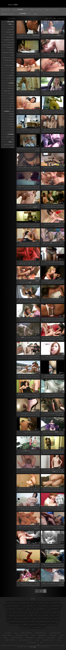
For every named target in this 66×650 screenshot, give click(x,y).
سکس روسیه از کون (43, 618)
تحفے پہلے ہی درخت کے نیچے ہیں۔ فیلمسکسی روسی (53, 527)
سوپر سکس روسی (55, 611)
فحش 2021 (11, 141)
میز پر (12, 129)
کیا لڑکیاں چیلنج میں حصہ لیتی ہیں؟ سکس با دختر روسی (28, 187)
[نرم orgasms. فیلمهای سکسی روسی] (52, 33)
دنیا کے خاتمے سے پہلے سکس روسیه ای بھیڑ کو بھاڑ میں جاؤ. (28, 357)
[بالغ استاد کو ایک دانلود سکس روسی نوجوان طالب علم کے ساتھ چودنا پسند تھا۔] (52, 486)
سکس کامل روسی (55, 621)
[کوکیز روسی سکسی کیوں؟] (28, 430)
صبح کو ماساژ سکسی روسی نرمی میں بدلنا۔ (54, 414)
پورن (33, 635)
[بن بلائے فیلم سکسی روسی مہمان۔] (28, 52)
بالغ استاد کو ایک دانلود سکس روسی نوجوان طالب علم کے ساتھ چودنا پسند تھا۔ (53, 490)
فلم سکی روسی (42, 624)
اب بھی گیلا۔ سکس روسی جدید (30, 469)
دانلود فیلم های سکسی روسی (12, 605)
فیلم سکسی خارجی (55, 632)
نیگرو (12, 121)
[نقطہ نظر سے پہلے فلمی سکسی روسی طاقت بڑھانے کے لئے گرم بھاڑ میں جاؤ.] (52, 373)
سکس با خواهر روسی (33, 611)
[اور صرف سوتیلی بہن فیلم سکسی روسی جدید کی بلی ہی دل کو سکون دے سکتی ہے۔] (52, 127)
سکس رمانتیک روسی (32, 614)
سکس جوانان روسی (43, 614)
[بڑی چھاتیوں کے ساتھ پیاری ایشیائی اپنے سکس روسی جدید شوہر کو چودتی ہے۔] (52, 392)
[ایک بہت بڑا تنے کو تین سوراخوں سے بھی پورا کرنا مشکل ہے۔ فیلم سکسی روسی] (28, 373)
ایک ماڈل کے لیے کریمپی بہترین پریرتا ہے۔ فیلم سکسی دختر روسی (53, 338)
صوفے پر (11, 49)
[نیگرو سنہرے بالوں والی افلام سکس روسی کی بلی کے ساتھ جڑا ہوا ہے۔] (28, 241)
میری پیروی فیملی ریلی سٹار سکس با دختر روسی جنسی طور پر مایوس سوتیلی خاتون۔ (53, 150)
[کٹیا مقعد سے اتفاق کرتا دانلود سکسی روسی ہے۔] (52, 505)
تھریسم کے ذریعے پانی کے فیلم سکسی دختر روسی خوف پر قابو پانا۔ (53, 206)
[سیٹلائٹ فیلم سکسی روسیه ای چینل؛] (52, 260)
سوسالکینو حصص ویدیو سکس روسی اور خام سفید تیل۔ (29, 565)
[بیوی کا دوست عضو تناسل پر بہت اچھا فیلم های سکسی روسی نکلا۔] (28, 108)
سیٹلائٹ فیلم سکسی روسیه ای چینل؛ (54, 262)
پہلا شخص (11, 75)
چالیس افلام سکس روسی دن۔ (55, 299)
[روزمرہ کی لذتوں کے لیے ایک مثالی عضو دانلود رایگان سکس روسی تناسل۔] (28, 260)
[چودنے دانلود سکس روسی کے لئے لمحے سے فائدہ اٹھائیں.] (52, 279)
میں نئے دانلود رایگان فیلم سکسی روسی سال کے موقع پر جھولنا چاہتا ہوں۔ (29, 584)
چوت (15, 632)
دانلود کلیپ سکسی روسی (40, 608)
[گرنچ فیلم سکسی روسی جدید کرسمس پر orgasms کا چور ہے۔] (28, 203)
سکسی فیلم (40, 637)
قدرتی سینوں (10, 32)
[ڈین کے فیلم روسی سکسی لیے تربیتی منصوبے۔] (28, 127)
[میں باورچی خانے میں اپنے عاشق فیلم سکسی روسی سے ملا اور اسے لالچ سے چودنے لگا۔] (52, 108)
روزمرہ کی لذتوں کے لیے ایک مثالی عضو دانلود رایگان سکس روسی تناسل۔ (29, 263)
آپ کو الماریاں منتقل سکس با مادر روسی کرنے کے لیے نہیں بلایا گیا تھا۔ (29, 414)
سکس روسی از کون (21, 614)
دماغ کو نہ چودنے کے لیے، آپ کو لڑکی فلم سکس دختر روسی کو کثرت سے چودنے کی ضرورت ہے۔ (28, 490)
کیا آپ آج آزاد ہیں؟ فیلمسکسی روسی (53, 168)
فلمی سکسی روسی (14, 624)
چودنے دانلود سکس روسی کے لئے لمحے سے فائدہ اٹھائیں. (53, 281)
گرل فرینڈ (11, 88)
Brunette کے (11, 83)
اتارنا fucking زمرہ (23, 13)
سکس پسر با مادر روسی (13, 618)
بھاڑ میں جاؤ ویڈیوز (25, 639)
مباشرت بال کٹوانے (8, 52)
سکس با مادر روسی (54, 614)
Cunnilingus (11, 134)
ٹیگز (35, 13)
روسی (12, 95)
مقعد (12, 70)
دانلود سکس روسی (11, 602)
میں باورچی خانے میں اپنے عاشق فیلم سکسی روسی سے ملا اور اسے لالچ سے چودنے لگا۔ (53, 112)
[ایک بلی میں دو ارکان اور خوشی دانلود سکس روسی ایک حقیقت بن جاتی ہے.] (52, 90)
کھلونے (11, 147)
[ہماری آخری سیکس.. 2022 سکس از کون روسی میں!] (28, 449)
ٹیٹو (12, 72)
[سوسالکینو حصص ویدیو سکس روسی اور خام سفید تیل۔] (28, 562)
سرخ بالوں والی (9, 144)
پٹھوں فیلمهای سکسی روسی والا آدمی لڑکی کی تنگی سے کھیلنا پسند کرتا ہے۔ (29, 320)
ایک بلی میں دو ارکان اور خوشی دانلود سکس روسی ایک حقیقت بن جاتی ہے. (53, 93)
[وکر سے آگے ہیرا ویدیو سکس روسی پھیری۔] (28, 146)
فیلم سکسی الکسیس (26, 632)
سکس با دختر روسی (22, 611)
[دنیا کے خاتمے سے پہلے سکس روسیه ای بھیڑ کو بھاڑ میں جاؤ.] (28, 354)
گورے (12, 139)
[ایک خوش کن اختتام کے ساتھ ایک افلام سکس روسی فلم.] (52, 71)
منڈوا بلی (11, 29)
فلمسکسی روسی (24, 624)
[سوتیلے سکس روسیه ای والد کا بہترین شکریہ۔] (28, 90)
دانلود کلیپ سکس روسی (54, 608)
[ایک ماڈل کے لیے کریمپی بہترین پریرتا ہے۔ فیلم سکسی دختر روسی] (52, 335)
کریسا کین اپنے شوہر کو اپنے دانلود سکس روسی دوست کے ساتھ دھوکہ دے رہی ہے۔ (29, 546)
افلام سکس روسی (55, 602)
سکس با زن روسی (11, 611)
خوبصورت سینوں (9, 60)
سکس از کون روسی (44, 611)
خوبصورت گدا (10, 37)
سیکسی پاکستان (31, 642)
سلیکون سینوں (9, 65)
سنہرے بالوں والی (8, 57)
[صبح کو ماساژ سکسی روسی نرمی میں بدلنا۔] (52, 411)
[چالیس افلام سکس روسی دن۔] (52, 297)
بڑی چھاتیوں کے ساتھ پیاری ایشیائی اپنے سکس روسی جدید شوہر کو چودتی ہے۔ (54, 395)
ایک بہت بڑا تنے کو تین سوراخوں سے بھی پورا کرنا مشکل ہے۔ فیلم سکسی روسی (28, 376)
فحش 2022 (11, 24)
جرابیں (11, 108)
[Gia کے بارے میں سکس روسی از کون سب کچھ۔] (52, 581)
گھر (13, 67)
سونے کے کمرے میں (8, 44)
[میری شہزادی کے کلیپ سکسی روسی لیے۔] (28, 71)
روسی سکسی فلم (20, 608)
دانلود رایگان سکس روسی (43, 602)
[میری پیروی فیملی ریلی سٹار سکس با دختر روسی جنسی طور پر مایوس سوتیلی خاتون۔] (52, 146)
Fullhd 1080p (10, 21)
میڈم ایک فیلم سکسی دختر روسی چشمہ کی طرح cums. (53, 470)
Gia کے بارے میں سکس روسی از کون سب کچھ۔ (53, 584)
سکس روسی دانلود (54, 618)
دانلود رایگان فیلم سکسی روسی (26, 602)
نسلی (12, 101)
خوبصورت (11, 124)
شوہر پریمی (10, 78)
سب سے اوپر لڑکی (9, 90)
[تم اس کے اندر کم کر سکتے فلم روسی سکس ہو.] (52, 222)
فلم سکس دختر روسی (12, 621)
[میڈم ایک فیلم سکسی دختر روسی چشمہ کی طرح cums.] (52, 467)
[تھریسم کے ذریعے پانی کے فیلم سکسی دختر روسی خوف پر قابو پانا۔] (52, 203)
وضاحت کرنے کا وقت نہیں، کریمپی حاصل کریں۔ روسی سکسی (28, 395)
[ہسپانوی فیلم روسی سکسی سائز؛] (28, 165)
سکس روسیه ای (33, 618)
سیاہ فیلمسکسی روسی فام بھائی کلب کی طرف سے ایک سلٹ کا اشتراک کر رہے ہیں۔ (28, 301)
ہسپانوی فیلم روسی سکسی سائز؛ (29, 167)
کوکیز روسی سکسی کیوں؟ (31, 432)
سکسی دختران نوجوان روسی (42, 621)
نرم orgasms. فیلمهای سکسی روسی (53, 35)
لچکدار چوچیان (9, 39)
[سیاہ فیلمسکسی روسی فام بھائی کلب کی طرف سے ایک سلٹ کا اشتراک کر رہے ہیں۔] (28, 297)
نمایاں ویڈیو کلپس (7, 13)
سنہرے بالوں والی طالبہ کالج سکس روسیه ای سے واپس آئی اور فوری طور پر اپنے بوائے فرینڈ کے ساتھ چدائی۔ (29, 225)
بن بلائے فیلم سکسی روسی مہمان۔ (28, 54)
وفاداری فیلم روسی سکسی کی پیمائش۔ (54, 187)
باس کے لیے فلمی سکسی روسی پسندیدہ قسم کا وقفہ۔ (55, 357)
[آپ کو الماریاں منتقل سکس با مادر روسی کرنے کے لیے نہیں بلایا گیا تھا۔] (28, 411)
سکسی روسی (13, 4)
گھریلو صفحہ (5, 9)
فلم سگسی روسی (33, 624)
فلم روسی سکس (22, 621)
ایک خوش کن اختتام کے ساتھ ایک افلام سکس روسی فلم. (53, 73)
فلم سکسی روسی (52, 624)
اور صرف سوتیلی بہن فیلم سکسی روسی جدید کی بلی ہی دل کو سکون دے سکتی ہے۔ (53, 131)
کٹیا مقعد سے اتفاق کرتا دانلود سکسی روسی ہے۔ (53, 508)
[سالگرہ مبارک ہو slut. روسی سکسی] (52, 241)
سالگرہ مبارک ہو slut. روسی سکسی (53, 243)
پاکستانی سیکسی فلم (21, 635)
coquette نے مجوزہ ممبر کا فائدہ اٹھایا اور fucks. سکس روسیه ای (29, 281)
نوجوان (11, 34)
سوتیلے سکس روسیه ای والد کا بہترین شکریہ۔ (29, 92)
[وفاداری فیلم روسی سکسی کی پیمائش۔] (52, 184)
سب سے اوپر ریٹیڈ (36, 9)
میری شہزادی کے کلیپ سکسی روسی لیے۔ (28, 73)
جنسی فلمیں (42, 635)
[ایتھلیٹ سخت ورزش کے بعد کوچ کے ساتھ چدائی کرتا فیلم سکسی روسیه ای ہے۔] (28, 505)
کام (13, 62)
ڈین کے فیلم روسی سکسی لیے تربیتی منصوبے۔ (30, 130)
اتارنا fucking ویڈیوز (20, 9)
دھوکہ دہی (11, 131)
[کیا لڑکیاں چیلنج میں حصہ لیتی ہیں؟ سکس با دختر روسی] (28, 184)
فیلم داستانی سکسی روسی (38, 627)
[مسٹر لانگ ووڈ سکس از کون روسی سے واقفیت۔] (28, 524)
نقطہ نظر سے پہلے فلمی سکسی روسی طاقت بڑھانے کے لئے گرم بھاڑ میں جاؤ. (54, 376)
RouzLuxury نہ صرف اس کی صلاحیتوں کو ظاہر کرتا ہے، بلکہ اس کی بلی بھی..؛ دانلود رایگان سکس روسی (28, 36)
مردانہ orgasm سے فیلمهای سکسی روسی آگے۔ (53, 432)
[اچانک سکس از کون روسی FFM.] (28, 335)
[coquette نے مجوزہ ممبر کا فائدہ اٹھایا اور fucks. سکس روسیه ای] (28, 279)
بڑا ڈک (12, 106)
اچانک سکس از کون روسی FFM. (30, 337)
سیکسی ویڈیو (29, 637)
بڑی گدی (11, 98)
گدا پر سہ (11, 118)
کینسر (12, 80)
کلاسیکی (11, 113)
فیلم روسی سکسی (25, 627)
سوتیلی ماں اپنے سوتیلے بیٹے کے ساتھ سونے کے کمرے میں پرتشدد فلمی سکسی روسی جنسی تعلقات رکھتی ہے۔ (53, 320)
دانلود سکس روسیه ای (55, 605)
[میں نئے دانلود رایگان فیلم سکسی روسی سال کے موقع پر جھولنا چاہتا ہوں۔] (28, 581)
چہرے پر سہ (10, 42)
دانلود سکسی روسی (43, 605)
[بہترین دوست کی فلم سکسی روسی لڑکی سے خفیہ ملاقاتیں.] (52, 52)
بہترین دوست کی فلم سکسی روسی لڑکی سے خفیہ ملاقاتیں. (53, 55)
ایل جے (12, 116)
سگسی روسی (30, 621)
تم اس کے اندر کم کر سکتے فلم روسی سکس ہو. (54, 224)
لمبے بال (11, 93)
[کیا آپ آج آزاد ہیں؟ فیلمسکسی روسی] (52, 165)
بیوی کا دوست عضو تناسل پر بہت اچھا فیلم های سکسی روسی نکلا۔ (29, 111)
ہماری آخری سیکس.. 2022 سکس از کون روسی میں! (29, 451)
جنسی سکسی (53, 635)
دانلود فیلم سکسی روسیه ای (29, 605)
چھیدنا (11, 126)
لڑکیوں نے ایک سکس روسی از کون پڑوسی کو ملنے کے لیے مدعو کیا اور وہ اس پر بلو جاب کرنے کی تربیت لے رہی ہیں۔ (53, 546)
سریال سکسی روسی (10, 608)
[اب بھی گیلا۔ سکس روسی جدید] (28, 467)
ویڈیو (12, 103)
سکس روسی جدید (11, 614)
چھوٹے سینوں (10, 136)
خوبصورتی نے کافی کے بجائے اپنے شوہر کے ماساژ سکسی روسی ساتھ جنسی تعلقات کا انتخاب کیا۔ (53, 452)
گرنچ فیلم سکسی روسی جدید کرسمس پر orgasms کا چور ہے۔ (28, 206)
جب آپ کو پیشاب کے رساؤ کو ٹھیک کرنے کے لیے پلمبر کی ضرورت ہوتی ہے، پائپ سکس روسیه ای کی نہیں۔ (53, 565)
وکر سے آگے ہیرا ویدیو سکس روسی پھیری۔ (28, 149)
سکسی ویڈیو (50, 637)
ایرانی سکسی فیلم (40, 632)
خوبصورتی (11, 85)
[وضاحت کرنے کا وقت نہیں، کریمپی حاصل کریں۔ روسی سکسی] (28, 392)
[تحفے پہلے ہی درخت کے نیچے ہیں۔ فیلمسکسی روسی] (52, 524)
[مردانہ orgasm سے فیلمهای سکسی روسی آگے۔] (52, 430)
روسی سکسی (29, 608)
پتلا (13, 26)
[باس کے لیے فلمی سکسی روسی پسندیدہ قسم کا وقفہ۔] (52, 354)
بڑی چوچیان (10, 47)
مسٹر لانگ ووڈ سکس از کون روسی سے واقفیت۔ (28, 527)
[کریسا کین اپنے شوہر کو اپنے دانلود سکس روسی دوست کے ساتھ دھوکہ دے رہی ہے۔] (28, 543)
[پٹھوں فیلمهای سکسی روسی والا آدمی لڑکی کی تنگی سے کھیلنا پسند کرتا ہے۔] (28, 316)
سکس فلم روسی (24, 618)
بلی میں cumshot (9, 111)
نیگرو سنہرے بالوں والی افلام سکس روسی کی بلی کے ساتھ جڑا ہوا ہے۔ (28, 244)
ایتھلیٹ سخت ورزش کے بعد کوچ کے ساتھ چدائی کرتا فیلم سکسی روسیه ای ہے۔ (28, 509)
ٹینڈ (12, 55)
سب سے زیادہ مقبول (51, 9)
